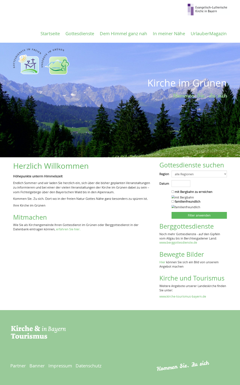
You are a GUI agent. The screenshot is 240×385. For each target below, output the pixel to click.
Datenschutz (88, 366)
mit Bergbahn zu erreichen (193, 192)
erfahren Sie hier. (68, 229)
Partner (18, 366)
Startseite (50, 34)
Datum (164, 183)
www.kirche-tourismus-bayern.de (182, 296)
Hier (162, 262)
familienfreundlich (187, 201)
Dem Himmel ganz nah (123, 34)
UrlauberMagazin (209, 34)
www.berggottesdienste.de (178, 242)
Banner (37, 366)
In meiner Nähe (169, 34)
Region (164, 174)
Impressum (60, 366)
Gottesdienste (79, 34)
